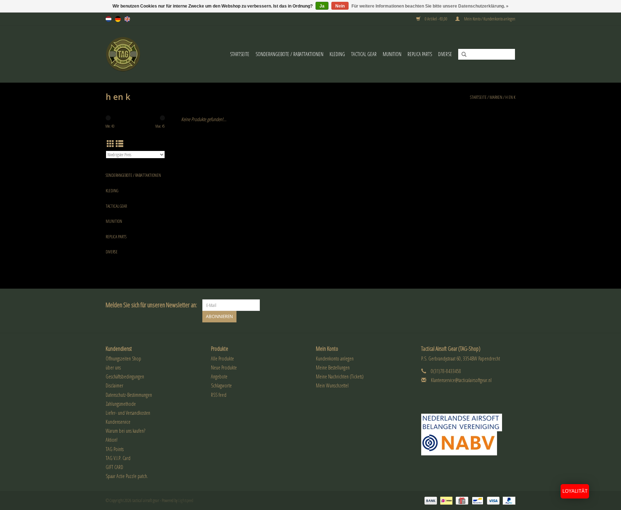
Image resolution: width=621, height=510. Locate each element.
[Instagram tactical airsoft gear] (509, 305)
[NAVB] (468, 422)
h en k (510, 97)
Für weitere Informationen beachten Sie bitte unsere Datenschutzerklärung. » (430, 6)
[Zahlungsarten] (430, 500)
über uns (113, 367)
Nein (340, 6)
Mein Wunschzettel (332, 385)
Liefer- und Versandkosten (128, 412)
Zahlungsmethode (121, 403)
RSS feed (218, 394)
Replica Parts (420, 54)
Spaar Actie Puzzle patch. (127, 476)
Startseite (239, 54)
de (118, 19)
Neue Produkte (224, 367)
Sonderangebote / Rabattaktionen (289, 54)
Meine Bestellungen (333, 367)
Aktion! (112, 439)
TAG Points (115, 449)
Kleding (337, 54)
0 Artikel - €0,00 (436, 19)
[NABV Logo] (468, 443)
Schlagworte (221, 385)
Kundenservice (118, 421)
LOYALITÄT (575, 491)
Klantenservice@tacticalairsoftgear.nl (461, 380)
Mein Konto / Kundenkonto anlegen (489, 19)
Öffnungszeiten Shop (123, 358)
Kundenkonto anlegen (335, 358)
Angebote (219, 376)
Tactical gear (364, 54)
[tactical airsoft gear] (128, 54)
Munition (392, 54)
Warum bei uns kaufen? (125, 430)
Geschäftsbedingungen (125, 376)
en (127, 19)
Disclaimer (114, 385)
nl (108, 19)
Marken (495, 97)
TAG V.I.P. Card (118, 458)
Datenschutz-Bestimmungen (129, 394)
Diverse (445, 54)
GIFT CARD (114, 467)
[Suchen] (461, 55)
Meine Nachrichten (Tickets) (340, 376)
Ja (322, 6)
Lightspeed (185, 500)
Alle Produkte (222, 358)
